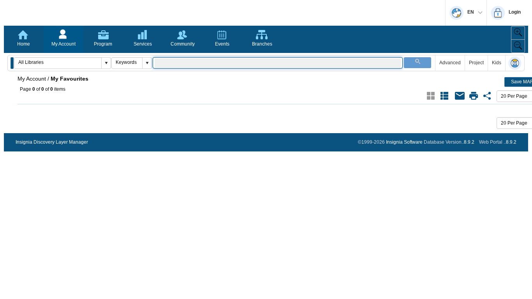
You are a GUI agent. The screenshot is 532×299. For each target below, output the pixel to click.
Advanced (450, 62)
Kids (496, 62)
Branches (262, 44)
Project (476, 62)
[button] (12, 63)
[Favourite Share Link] (487, 96)
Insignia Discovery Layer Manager (52, 142)
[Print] (473, 96)
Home (23, 44)
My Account (63, 44)
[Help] (515, 63)
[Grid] (431, 96)
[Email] (460, 96)
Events (222, 44)
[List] (444, 96)
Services (143, 44)
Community (183, 44)
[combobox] (58, 62)
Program (103, 44)
